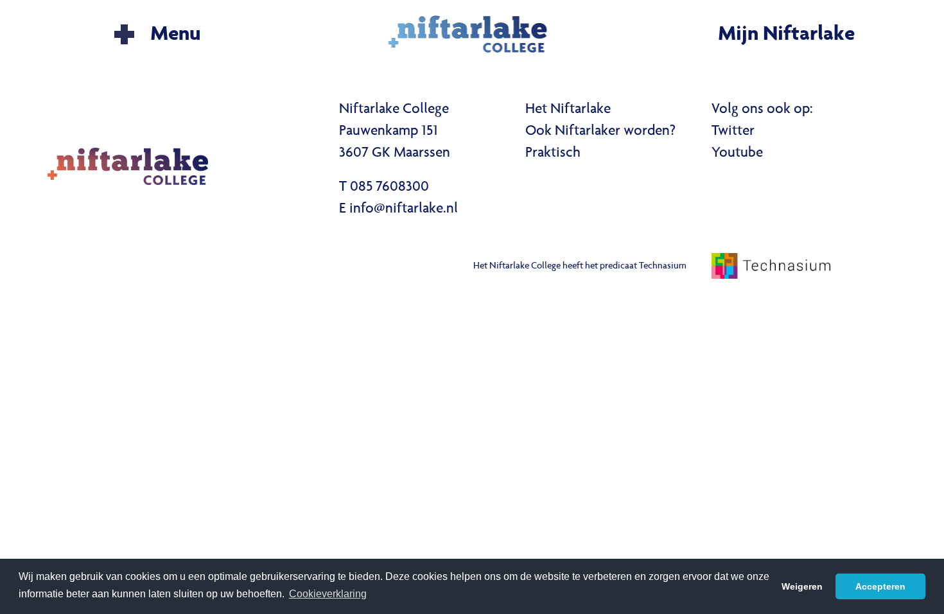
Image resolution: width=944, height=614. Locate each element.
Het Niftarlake (568, 110)
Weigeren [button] (802, 586)
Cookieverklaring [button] (328, 593)
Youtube (737, 153)
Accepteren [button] (880, 586)
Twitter (733, 132)
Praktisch (553, 153)
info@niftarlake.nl (403, 209)
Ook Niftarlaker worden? (600, 132)
